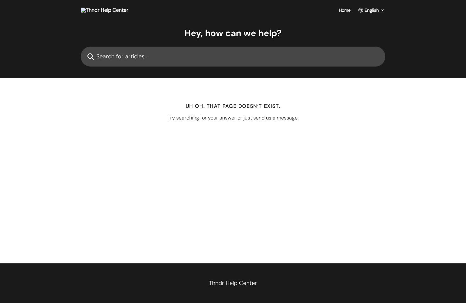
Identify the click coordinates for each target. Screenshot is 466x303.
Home (345, 10)
